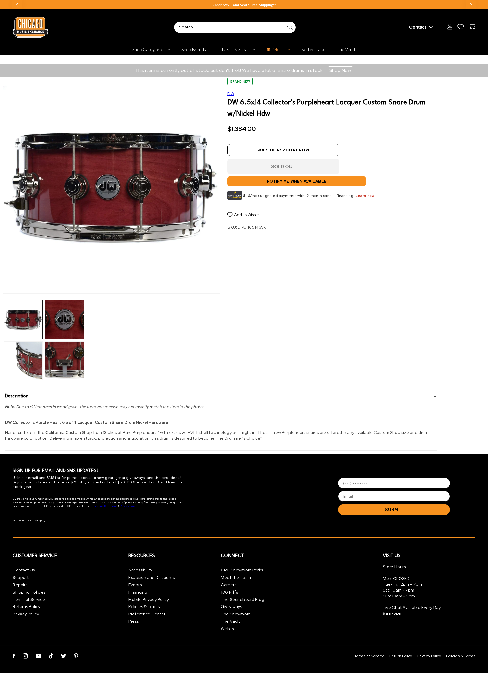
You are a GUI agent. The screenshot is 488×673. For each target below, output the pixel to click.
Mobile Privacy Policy (148, 599)
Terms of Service (29, 599)
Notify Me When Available (297, 181)
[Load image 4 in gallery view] (64, 360)
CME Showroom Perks (242, 570)
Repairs (20, 584)
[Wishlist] (460, 26)
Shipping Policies (29, 592)
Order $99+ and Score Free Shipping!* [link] (244, 5)
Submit (394, 509)
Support (21, 577)
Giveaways (231, 606)
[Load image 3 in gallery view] (64, 319)
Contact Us (24, 570)
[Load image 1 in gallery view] (23, 319)
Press (133, 621)
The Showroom (235, 614)
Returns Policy (26, 606)
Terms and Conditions (104, 506)
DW (230, 93)
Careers (228, 584)
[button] (221, 396)
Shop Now (340, 70)
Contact (417, 27)
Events (135, 584)
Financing (137, 592)
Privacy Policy (128, 506)
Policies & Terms (144, 606)
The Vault (230, 621)
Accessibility (140, 570)
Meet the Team (236, 577)
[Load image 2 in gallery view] (23, 360)
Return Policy (400, 656)
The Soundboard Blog (242, 599)
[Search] (290, 27)
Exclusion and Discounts (151, 577)
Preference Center (146, 614)
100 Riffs (229, 592)
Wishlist (228, 628)
